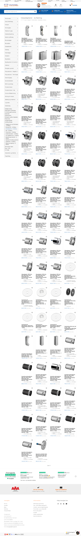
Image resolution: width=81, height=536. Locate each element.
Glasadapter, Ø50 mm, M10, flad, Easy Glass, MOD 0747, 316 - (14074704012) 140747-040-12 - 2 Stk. (55, 172)
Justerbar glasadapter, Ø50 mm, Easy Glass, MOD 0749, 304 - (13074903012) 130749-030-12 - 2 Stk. (69, 350)
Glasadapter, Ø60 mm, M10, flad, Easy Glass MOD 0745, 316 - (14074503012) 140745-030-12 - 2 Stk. (55, 199)
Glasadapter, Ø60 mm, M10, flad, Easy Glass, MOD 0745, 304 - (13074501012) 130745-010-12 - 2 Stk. (27, 225)
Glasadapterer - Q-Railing (11, 128)
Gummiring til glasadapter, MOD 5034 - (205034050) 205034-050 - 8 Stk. (56, 326)
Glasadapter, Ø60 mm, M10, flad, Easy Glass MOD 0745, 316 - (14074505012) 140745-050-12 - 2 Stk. (69, 199)
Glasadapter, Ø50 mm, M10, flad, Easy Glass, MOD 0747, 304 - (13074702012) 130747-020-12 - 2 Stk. (69, 91)
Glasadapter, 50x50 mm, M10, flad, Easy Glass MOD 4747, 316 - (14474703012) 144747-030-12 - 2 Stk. (56, 64)
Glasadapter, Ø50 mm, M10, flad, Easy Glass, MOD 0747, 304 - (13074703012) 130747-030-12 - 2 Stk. (27, 118)
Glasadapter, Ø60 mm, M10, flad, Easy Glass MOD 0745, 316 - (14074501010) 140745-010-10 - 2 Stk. (27, 201)
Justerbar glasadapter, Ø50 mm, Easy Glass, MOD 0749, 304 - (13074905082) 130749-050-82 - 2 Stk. (27, 404)
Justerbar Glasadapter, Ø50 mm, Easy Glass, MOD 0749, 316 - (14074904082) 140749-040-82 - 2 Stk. (27, 430)
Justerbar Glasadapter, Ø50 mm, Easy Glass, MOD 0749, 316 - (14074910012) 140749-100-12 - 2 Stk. (27, 454)
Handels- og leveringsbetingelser (40, 507)
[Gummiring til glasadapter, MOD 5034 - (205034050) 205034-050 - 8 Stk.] (56, 317)
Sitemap (6, 509)
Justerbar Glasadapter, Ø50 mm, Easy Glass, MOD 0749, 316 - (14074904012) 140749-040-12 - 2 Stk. (69, 403)
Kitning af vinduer (9, 96)
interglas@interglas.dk (12, 526)
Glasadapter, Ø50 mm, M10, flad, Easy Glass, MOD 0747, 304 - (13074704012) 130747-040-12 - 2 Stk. (55, 117)
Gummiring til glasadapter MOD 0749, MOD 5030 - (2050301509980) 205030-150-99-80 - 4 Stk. (70, 302)
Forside (25, 19)
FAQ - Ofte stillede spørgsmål (39, 505)
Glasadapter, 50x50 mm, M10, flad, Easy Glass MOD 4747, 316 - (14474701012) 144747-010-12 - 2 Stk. (27, 64)
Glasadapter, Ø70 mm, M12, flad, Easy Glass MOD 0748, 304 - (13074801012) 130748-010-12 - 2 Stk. (69, 225)
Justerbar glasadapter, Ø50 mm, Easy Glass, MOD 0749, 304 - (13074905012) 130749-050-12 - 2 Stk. (69, 376)
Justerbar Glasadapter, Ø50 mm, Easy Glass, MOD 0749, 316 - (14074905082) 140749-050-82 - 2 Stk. (69, 430)
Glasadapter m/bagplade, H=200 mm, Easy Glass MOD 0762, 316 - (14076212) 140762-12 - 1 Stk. (41, 40)
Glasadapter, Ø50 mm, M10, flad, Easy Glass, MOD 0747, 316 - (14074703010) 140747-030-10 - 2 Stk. (69, 145)
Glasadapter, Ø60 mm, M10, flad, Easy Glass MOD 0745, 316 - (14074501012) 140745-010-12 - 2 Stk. (41, 199)
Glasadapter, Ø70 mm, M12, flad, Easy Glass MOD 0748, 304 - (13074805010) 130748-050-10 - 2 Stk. (55, 252)
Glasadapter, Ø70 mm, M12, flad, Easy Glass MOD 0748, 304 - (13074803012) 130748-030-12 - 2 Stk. (27, 250)
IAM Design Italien (9, 146)
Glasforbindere (8, 115)
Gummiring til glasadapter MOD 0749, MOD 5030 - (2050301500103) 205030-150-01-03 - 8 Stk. (41, 302)
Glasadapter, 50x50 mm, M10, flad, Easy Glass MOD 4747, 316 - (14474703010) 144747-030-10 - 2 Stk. (41, 66)
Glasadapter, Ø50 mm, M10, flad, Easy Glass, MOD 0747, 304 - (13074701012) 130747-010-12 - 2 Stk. (41, 90)
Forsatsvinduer (8, 87)
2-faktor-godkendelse (38, 514)
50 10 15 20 (16, 525)
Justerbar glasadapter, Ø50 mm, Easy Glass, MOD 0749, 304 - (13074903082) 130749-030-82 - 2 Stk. (27, 378)
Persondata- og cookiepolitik (39, 509)
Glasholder (7, 113)
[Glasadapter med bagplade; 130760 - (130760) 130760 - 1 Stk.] (70, 32)
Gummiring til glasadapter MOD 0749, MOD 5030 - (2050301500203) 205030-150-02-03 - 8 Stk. (55, 302)
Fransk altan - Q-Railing (11, 132)
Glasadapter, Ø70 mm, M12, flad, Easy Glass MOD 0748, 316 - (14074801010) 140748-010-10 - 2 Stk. (69, 252)
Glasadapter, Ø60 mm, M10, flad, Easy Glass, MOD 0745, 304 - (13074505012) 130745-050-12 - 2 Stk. (55, 225)
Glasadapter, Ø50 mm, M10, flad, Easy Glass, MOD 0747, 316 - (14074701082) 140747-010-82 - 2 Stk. (41, 148)
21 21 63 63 (15, 523)
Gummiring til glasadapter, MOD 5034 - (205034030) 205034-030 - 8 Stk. (42, 326)
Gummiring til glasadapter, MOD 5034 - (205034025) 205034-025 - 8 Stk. (27, 326)
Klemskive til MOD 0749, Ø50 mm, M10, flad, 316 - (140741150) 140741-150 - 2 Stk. (41, 456)
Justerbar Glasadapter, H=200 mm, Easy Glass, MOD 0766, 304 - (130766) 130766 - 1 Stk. (27, 355)
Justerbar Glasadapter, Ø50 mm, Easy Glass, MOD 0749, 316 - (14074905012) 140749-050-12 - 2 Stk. (55, 428)
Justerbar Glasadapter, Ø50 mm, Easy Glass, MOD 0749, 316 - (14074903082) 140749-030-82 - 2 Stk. (55, 404)
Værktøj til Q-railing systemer (12, 140)
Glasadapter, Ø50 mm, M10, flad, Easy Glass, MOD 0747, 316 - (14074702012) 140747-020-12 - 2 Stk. (55, 145)
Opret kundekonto (37, 516)
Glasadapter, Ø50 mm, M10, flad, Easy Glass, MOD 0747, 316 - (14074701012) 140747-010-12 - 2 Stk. (27, 145)
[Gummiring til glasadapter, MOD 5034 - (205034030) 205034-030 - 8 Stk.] (42, 317)
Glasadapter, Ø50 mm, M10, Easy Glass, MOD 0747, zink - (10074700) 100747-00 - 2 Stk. (69, 66)
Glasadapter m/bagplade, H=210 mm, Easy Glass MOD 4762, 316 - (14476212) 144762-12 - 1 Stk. (56, 40)
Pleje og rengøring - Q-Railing (11, 144)
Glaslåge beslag (8, 108)
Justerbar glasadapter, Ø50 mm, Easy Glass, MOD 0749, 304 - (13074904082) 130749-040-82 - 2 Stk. (55, 378)
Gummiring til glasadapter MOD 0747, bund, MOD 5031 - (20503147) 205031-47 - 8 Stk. (70, 277)
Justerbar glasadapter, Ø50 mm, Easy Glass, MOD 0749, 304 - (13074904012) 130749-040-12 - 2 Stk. (41, 376)
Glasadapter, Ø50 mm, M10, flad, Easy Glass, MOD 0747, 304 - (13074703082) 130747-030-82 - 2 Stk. (41, 121)
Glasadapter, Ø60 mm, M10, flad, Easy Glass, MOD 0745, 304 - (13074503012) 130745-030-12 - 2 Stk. (41, 225)
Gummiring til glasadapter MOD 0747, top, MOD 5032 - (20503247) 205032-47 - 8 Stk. (27, 302)
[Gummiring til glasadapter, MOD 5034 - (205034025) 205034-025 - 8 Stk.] (27, 317)
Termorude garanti (37, 510)
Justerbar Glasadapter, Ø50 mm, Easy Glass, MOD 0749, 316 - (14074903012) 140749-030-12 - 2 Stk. (41, 402)
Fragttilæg (7, 156)
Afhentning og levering (38, 503)
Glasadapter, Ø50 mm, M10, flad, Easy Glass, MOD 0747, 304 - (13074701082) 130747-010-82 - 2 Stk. (55, 93)
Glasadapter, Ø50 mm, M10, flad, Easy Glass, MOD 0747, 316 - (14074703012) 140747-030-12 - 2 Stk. (27, 173)
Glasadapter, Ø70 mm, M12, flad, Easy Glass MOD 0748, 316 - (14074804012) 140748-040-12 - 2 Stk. (55, 276)
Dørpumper (7, 118)
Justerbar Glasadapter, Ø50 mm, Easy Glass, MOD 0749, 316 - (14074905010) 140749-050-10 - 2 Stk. (41, 428)
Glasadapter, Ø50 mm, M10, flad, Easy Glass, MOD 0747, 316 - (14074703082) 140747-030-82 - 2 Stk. (41, 175)
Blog (5, 507)
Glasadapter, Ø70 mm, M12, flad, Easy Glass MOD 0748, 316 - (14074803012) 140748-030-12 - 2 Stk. (41, 276)
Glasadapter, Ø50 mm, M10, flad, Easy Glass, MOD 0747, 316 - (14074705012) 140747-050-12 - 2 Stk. (69, 172)
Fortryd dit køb (7, 510)
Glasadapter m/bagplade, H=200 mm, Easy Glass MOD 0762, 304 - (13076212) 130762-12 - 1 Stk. (27, 40)
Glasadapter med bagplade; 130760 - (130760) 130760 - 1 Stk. (70, 42)
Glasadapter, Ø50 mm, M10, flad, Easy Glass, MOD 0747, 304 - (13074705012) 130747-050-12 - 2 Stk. (69, 117)
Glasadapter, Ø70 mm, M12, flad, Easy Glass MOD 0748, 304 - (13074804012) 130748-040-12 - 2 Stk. (41, 250)
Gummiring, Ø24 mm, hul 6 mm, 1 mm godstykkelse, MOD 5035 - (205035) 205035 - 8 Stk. (70, 328)
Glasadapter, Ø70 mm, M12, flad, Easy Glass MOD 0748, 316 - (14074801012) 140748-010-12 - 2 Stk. (27, 276)
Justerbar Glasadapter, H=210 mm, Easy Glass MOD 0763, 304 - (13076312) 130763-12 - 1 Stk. (41, 352)
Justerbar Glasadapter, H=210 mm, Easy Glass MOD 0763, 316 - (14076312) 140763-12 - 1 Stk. (55, 352)
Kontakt (6, 505)
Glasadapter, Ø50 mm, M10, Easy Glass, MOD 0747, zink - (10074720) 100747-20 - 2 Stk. (27, 96)
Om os (5, 503)
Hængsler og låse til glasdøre (11, 117)
